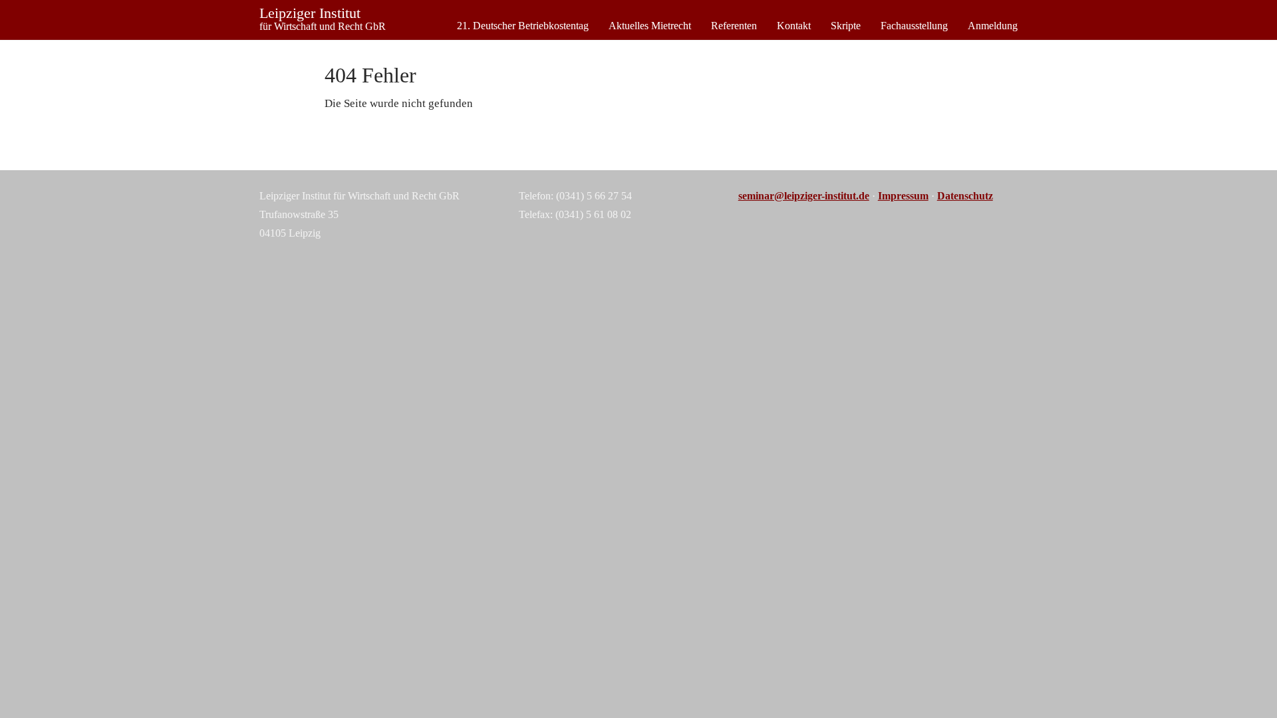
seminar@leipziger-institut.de (803, 195)
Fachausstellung (914, 25)
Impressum (903, 195)
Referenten (734, 25)
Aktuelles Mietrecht (650, 25)
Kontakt (794, 25)
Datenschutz (965, 195)
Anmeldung (993, 25)
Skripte (846, 25)
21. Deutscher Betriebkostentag (523, 25)
